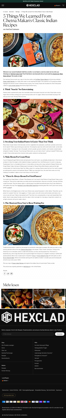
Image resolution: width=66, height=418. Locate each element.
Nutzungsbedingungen (28, 390)
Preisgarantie (38, 361)
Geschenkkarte (6, 358)
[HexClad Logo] (33, 5)
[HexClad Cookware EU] (33, 317)
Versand (37, 358)
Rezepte (4, 355)
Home (3, 348)
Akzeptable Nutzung (40, 390)
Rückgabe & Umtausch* (41, 355)
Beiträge (18, 11)
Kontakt (37, 363)
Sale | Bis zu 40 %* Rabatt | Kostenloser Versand (33, 1)
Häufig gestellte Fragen (41, 348)
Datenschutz (5, 390)
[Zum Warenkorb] (63, 5)
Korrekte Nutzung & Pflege (42, 345)
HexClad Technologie (7, 353)
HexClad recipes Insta (16, 74)
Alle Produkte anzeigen (8, 345)
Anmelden (59, 334)
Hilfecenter (37, 350)
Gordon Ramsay (6, 371)
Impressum (59, 390)
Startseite (11, 11)
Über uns (4, 350)
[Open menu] (3, 5)
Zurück (6, 11)
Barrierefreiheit (39, 368)
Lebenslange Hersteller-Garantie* (43, 353)
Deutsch (58, 5)
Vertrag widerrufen (9, 395)
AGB (20, 390)
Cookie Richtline (14, 390)
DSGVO (36, 366)
